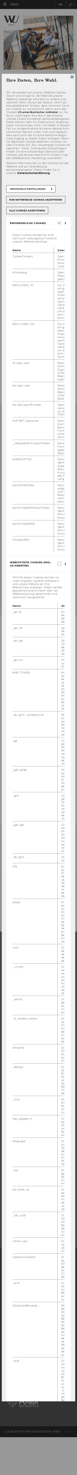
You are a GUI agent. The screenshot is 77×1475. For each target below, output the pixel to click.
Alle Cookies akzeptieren (27, 210)
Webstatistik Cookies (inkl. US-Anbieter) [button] (30, 564)
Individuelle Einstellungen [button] (27, 189)
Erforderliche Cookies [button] (28, 223)
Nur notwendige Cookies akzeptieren (35, 199)
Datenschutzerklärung (33, 173)
